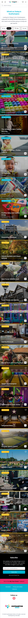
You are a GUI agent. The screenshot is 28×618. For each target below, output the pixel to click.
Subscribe (14, 572)
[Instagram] (14, 598)
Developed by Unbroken (14, 615)
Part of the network (14, 581)
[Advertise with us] (25, 2)
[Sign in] (5, 2)
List (9, 28)
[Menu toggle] (2, 2)
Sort (25, 28)
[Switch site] (18, 2)
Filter (17, 28)
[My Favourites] (22, 2)
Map (5, 28)
